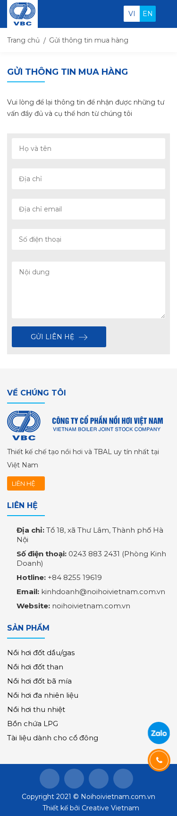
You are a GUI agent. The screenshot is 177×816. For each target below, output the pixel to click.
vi (131, 13)
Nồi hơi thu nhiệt (36, 709)
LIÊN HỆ (23, 483)
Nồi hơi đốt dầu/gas (41, 652)
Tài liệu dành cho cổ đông (52, 737)
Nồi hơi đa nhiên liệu (42, 695)
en (148, 13)
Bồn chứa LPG (32, 723)
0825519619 (158, 733)
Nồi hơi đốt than (35, 666)
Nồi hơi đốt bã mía (39, 680)
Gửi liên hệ (52, 337)
